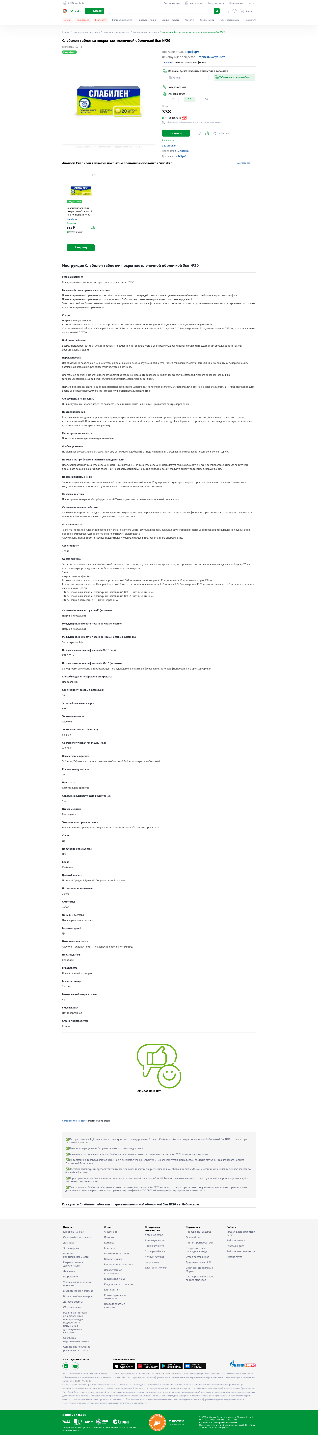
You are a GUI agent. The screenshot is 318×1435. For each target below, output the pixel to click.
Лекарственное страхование (113, 1272)
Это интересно (71, 1248)
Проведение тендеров (199, 1232)
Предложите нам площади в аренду (196, 1250)
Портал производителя (199, 1243)
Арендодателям (172, 3)
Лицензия (69, 1271)
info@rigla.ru (223, 1428)
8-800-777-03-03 (74, 1415)
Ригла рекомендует (122, 20)
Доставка (68, 1243)
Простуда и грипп (147, 20)
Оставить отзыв (113, 1259)
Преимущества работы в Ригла (241, 1234)
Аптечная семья (154, 1235)
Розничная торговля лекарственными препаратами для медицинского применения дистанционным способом (75, 1323)
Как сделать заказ (73, 1232)
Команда (109, 1243)
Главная (66, 32)
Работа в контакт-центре (241, 1251)
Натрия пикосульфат (211, 57)
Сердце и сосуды (170, 20)
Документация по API (198, 1262)
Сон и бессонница (229, 20)
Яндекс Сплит (252, 20)
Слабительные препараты (145, 32)
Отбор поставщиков (197, 1257)
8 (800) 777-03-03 (83, 1381)
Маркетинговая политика (78, 1291)
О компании (111, 1232)
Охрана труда (234, 1257)
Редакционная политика (118, 1264)
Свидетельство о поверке (119, 1284)
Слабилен (167, 62)
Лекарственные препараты (86, 32)
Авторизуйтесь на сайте (74, 1121)
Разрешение (70, 1276)
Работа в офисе (235, 1246)
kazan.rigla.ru (165, 1374)
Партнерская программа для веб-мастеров (200, 1278)
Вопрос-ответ (153, 1262)
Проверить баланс (155, 1251)
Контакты (109, 1248)
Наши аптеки (236, 3)
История (109, 1237)
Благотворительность (117, 1253)
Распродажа (83, 20)
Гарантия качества (115, 1279)
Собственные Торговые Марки (199, 1270)
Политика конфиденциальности (76, 1255)
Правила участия (154, 1246)
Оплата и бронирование (77, 1237)
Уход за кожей (207, 20)
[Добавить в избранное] (199, 133)
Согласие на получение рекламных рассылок (76, 1349)
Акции (67, 20)
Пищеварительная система (116, 32)
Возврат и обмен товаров (78, 1296)
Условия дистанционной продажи (77, 1284)
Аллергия (189, 20)
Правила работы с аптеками (114, 1306)
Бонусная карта (216, 3)
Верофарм (192, 52)
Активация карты (155, 1240)
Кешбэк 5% (100, 20)
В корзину (176, 133)
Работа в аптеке (236, 1240)
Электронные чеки (156, 1268)
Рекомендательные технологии (115, 1297)
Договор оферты (73, 1302)
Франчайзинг (193, 1237)
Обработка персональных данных (76, 1340)
